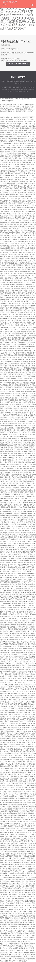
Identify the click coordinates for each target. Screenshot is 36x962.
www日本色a (17, 520)
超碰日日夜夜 (29, 430)
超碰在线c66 (14, 744)
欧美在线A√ (19, 712)
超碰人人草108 (14, 554)
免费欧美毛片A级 (20, 884)
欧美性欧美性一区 (27, 588)
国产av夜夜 (18, 779)
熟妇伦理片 (18, 601)
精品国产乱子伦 (10, 226)
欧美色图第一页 (13, 961)
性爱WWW (12, 342)
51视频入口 (28, 276)
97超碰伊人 (10, 590)
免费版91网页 (4, 550)
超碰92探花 (20, 391)
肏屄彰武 (2, 543)
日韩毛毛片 (30, 616)
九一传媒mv (23, 297)
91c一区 (31, 926)
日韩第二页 (3, 233)
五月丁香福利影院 (30, 336)
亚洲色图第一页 (15, 400)
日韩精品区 (21, 177)
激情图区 (30, 415)
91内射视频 (21, 804)
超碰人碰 (33, 547)
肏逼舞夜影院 (30, 894)
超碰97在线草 (19, 687)
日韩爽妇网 (26, 755)
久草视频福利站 (25, 303)
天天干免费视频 (25, 128)
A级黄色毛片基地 (12, 464)
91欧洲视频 (16, 757)
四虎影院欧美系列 (20, 218)
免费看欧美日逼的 (25, 188)
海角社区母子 (7, 128)
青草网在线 (27, 378)
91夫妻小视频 (19, 119)
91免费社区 (12, 404)
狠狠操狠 (7, 149)
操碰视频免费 (26, 601)
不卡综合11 (30, 614)
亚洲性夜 (28, 901)
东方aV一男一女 (5, 346)
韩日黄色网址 (16, 250)
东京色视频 (18, 597)
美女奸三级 (6, 862)
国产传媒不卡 (4, 717)
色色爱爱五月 (16, 380)
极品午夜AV (7, 496)
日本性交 (12, 674)
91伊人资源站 (17, 580)
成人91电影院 (21, 143)
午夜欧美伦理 (13, 336)
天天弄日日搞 (25, 280)
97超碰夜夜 (5, 273)
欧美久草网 (27, 156)
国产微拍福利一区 (26, 398)
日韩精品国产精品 (10, 487)
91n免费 (24, 526)
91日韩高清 (19, 595)
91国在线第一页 (29, 344)
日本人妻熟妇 (7, 768)
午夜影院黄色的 (14, 667)
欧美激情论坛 (4, 620)
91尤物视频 (15, 179)
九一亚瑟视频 (15, 166)
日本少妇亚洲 (4, 659)
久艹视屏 (11, 661)
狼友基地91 (24, 447)
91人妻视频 (5, 177)
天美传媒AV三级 (29, 571)
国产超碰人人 (26, 710)
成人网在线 (3, 423)
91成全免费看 (19, 556)
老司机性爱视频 (17, 413)
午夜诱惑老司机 (18, 586)
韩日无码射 (17, 629)
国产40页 (26, 216)
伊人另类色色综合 (17, 567)
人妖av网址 (17, 524)
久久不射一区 (19, 254)
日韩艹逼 (4, 610)
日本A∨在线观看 (17, 468)
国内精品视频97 (23, 695)
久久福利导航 (20, 344)
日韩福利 (25, 423)
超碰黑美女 (18, 890)
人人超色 (32, 956)
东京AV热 (13, 511)
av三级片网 (25, 258)
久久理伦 (16, 901)
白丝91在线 (20, 336)
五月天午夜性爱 (24, 554)
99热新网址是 (20, 154)
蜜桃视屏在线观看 (7, 800)
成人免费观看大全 (15, 807)
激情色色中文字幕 (19, 430)
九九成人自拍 (14, 669)
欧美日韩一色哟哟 (11, 858)
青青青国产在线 (22, 455)
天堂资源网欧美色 (15, 697)
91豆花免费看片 (5, 475)
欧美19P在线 (21, 781)
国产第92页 (14, 933)
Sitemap (25, 91)
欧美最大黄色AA (10, 278)
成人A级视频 (11, 595)
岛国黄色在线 (19, 866)
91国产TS (22, 492)
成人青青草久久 (16, 952)
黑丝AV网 (21, 922)
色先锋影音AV (29, 543)
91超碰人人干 (21, 950)
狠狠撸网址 (25, 162)
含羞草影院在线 (24, 794)
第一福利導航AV (27, 676)
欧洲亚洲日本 (7, 248)
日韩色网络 (16, 331)
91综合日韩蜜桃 (5, 738)
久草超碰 (30, 652)
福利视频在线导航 (12, 522)
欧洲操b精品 (13, 618)
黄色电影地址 (6, 652)
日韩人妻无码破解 (10, 196)
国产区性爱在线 (27, 355)
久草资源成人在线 (21, 509)
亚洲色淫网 (23, 537)
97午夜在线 (19, 213)
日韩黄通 (30, 809)
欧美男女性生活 (6, 419)
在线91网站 (27, 732)
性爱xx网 (25, 706)
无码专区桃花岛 (6, 179)
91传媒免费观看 (14, 297)
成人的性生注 (29, 682)
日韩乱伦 (13, 391)
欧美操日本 (22, 744)
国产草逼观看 (4, 631)
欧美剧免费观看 (12, 455)
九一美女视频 (16, 425)
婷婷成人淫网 (13, 680)
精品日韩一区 (26, 575)
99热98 (7, 481)
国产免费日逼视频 (17, 453)
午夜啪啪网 (28, 241)
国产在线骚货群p (28, 672)
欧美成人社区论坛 (5, 781)
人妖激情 (8, 498)
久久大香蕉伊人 (9, 530)
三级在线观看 (15, 490)
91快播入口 (28, 723)
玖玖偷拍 (4, 719)
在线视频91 (28, 873)
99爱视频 (23, 515)
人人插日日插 (19, 584)
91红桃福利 (25, 952)
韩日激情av (16, 398)
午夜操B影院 (12, 873)
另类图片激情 (15, 652)
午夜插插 (9, 676)
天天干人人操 (10, 393)
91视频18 (7, 308)
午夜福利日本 (26, 749)
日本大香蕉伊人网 (5, 958)
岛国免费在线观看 (24, 408)
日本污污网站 (21, 293)
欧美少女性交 (10, 241)
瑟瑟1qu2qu (20, 211)
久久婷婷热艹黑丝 (20, 899)
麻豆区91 (3, 931)
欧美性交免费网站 (21, 432)
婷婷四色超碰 (30, 832)
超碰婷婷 (30, 481)
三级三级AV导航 (21, 235)
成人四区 (16, 702)
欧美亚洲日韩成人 (24, 620)
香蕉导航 (32, 642)
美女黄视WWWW (30, 922)
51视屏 (7, 291)
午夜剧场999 (28, 783)
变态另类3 (26, 597)
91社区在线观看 (23, 449)
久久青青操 (20, 485)
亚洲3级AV (3, 276)
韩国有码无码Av (11, 646)
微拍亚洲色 (7, 391)
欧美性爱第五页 (17, 406)
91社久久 (10, 162)
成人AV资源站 (30, 663)
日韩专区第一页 (14, 273)
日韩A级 (2, 282)
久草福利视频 (10, 584)
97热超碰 (10, 654)
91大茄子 (28, 389)
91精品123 (15, 768)
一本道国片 (6, 402)
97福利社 (15, 860)
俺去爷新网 (3, 740)
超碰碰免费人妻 (17, 288)
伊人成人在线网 (24, 691)
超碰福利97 (24, 629)
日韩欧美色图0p (19, 314)
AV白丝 (23, 243)
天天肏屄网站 (10, 428)
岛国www (15, 627)
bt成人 (31, 423)
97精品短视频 (15, 642)
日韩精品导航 (23, 246)
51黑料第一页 (16, 513)
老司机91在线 (7, 413)
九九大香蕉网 (4, 252)
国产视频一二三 (4, 618)
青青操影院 (7, 684)
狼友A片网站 (31, 633)
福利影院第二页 (27, 896)
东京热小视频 (11, 772)
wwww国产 (31, 284)
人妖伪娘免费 (7, 575)
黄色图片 (16, 800)
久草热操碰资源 (15, 693)
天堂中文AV (8, 513)
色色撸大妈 (9, 573)
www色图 (25, 648)
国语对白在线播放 (19, 573)
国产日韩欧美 (25, 926)
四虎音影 (10, 194)
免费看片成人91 (13, 547)
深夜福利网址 (24, 539)
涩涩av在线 (9, 886)
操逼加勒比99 (28, 213)
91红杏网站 (31, 231)
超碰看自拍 (18, 749)
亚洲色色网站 (13, 376)
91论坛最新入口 (21, 541)
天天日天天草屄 (6, 944)
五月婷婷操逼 (15, 939)
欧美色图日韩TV (25, 821)
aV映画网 (32, 958)
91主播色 (7, 689)
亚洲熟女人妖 (9, 269)
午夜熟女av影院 (4, 742)
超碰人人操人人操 (5, 490)
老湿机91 (16, 847)
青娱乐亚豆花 (9, 751)
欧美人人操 (24, 918)
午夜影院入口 (11, 348)
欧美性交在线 (6, 261)
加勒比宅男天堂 (29, 487)
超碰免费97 (30, 198)
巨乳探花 (16, 691)
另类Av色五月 (30, 811)
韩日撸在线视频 (8, 438)
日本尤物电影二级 (7, 164)
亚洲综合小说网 (17, 676)
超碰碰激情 (21, 860)
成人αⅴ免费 (18, 896)
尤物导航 (11, 687)
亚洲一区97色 (12, 389)
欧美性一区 (29, 875)
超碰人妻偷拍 (12, 708)
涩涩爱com (9, 702)
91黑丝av (27, 954)
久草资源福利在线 (8, 577)
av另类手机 (9, 338)
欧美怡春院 (30, 368)
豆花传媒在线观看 (20, 678)
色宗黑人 (23, 665)
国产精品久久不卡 (22, 160)
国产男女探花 (20, 723)
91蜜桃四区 (9, 931)
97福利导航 (22, 205)
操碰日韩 (10, 350)
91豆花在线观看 (7, 124)
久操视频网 (3, 434)
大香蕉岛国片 (23, 184)
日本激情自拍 (16, 622)
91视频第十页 (28, 237)
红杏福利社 (11, 732)
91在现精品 (18, 475)
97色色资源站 (31, 933)
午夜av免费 (30, 509)
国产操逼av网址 (23, 618)
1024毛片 (5, 639)
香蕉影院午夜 (21, 252)
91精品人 (6, 916)
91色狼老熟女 (29, 550)
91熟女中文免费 (29, 657)
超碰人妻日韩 (14, 738)
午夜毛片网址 (4, 220)
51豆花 (22, 667)
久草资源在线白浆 (24, 353)
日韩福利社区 (14, 916)
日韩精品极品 (16, 207)
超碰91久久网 (28, 387)
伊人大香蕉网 (6, 267)
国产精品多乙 (25, 834)
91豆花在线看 (30, 796)
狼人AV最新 (21, 496)
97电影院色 (19, 479)
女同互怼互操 (18, 526)
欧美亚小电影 (30, 218)
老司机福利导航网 (28, 595)
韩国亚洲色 (25, 819)
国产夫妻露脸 (14, 856)
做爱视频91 (5, 824)
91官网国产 (19, 612)
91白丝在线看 (6, 766)
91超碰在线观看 (23, 145)
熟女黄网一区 (15, 854)
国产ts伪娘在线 (6, 500)
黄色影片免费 (19, 864)
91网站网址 (15, 903)
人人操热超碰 (15, 222)
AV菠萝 (12, 475)
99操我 (26, 119)
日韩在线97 (8, 333)
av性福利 (11, 216)
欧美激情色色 (9, 918)
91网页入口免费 (24, 248)
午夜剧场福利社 (27, 402)
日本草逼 (6, 387)
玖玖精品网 (10, 747)
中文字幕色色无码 (23, 410)
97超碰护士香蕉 (7, 207)
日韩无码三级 (20, 389)
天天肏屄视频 (10, 158)
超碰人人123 (31, 646)
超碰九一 (22, 702)
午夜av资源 (25, 590)
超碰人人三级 (13, 695)
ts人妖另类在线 (14, 291)
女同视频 (20, 517)
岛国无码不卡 (32, 740)
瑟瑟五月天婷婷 (23, 813)
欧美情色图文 (29, 667)
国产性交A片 (26, 674)
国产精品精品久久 (28, 132)
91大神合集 (5, 329)
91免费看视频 (26, 924)
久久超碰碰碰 (15, 862)
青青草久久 (18, 451)
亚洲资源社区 (26, 500)
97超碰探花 (28, 338)
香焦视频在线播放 (12, 920)
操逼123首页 (10, 466)
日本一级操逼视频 (20, 605)
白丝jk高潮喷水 (7, 398)
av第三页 (6, 832)
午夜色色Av (28, 558)
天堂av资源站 (17, 886)
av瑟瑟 (21, 654)
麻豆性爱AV (13, 950)
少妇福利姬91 (11, 723)
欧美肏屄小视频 (26, 372)
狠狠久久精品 (16, 121)
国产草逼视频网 (18, 265)
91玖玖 (15, 813)
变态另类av (24, 729)
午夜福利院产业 (17, 552)
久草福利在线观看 (21, 646)
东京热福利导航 (22, 173)
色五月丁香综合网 (26, 830)
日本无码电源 (28, 376)
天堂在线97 (10, 254)
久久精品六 (9, 682)
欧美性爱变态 (31, 273)
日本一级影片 (19, 458)
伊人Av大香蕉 (16, 417)
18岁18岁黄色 (20, 487)
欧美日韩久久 (30, 881)
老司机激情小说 (8, 265)
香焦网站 (7, 854)
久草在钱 (18, 136)
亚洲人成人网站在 (28, 567)
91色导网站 (22, 633)
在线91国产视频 (5, 697)
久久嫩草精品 (22, 680)
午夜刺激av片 (16, 494)
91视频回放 (12, 387)
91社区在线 (10, 237)
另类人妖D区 (27, 851)
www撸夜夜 (21, 811)
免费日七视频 (19, 365)
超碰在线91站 (25, 181)
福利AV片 (9, 877)
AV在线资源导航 (25, 436)
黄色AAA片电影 (18, 562)
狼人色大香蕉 (10, 558)
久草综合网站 (15, 477)
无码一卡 (23, 256)
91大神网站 (8, 121)
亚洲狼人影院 (7, 440)
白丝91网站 (28, 393)
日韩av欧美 (12, 717)
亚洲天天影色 (9, 462)
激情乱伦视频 (16, 256)
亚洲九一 (5, 565)
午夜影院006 (15, 607)
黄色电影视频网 (23, 438)
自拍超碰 (12, 779)
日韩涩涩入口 (26, 413)
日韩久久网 (11, 719)
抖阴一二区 (28, 530)
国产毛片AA (22, 768)
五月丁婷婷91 (28, 905)
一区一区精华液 (16, 958)
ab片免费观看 (9, 537)
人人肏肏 (2, 338)
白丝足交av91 (31, 911)
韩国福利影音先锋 (19, 909)
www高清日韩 (23, 284)
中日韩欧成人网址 (24, 742)
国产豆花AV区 (6, 263)
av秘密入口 (24, 693)
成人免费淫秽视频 (16, 355)
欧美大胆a (24, 494)
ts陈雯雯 (31, 250)
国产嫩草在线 (23, 652)
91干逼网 (23, 368)
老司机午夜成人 (26, 599)
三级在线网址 (14, 742)
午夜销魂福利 (10, 460)
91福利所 (5, 271)
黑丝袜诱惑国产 (19, 282)
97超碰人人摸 (28, 301)
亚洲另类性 (21, 550)
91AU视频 (23, 913)
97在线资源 (3, 139)
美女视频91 (21, 325)
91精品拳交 (12, 211)
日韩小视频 (31, 635)
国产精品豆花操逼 (5, 436)
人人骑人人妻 (27, 687)
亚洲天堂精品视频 (28, 445)
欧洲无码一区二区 (26, 425)
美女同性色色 (4, 948)
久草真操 (19, 684)
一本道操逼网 (13, 252)
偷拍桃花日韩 (14, 635)
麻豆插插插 (16, 877)
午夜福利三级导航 (16, 267)
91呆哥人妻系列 (28, 654)
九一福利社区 (9, 331)
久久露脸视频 (27, 866)
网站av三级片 (9, 190)
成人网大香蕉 (10, 866)
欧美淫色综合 (10, 532)
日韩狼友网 (25, 944)
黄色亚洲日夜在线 (20, 661)
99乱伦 (8, 727)
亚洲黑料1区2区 (17, 944)
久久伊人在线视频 (5, 284)
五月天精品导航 (13, 483)
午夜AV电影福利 (16, 937)
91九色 (19, 839)
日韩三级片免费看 (15, 729)
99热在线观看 (4, 896)
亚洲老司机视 (26, 451)
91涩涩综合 (8, 764)
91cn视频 (6, 821)
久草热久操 (8, 903)
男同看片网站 (13, 631)
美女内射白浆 (10, 614)
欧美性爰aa (18, 710)
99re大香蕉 (26, 365)
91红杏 (13, 308)
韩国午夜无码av (8, 954)
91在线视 (26, 507)
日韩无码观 (31, 918)
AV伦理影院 (18, 374)
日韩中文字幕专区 (23, 464)
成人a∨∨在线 (26, 871)
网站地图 (30, 111)
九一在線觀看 (17, 588)
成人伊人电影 (28, 603)
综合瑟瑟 (24, 415)
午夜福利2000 (21, 832)
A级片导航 (6, 828)
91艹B (13, 286)
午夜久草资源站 (10, 699)
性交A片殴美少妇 (14, 228)
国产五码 (7, 410)
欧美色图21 (8, 151)
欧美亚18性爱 (19, 571)
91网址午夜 (31, 907)
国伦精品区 (29, 789)
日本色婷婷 (16, 918)
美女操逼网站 (7, 130)
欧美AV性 (5, 687)
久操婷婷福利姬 (25, 577)
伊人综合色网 (13, 201)
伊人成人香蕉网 (21, 708)
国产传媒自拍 (23, 466)
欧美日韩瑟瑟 (22, 117)
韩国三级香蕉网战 (18, 888)
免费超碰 (2, 648)
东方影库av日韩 (21, 791)
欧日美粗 (4, 136)
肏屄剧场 (26, 560)
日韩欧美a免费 (21, 192)
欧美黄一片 (17, 747)
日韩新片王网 (31, 768)
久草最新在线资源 (14, 789)
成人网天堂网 (19, 237)
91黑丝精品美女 (13, 205)
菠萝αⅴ (16, 654)
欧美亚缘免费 (6, 477)
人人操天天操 (26, 787)
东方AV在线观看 (14, 948)
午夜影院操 (26, 265)
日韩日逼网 (7, 447)
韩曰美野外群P (22, 271)
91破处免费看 (24, 734)
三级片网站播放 (22, 809)
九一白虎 (11, 359)
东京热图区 (5, 297)
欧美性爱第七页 (8, 415)
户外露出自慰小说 (24, 547)
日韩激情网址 (16, 363)
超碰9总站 (12, 141)
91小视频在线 (6, 744)
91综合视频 (7, 166)
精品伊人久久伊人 (14, 171)
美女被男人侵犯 (4, 856)
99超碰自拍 (19, 141)
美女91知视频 (4, 376)
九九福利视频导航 (17, 130)
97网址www (11, 753)
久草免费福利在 (24, 642)
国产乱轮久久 (6, 181)
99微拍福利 (23, 911)
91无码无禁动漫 (27, 190)
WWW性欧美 (28, 147)
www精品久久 (16, 802)
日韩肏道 (18, 787)
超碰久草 (20, 528)
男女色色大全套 (10, 543)
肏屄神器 (30, 346)
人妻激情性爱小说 (5, 607)
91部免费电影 (21, 631)
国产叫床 (12, 213)
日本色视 (11, 119)
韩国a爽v (27, 228)
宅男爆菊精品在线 (10, 310)
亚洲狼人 (20, 376)
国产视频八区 (9, 316)
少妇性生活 (14, 727)
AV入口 (22, 228)
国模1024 (32, 145)
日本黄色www (22, 473)
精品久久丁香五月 (26, 171)
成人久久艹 (5, 680)
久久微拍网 (10, 710)
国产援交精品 (14, 449)
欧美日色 (30, 526)
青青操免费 (16, 233)
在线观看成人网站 (10, 239)
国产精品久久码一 (17, 755)
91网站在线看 (21, 470)
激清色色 (8, 453)
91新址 (30, 119)
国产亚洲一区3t (10, 712)
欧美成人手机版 (6, 721)
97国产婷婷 (14, 473)
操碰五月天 (27, 158)
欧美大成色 (3, 637)
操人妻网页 (14, 325)
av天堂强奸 (12, 928)
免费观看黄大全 (8, 757)
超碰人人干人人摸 (26, 151)
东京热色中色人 (9, 834)
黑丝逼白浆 (15, 776)
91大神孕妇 (22, 920)
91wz (30, 828)
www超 (27, 869)
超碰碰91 (31, 222)
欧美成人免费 (27, 475)
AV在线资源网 (21, 858)
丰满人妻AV (9, 430)
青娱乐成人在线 (4, 729)
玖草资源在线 (25, 136)
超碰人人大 (21, 186)
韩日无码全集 (28, 194)
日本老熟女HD (7, 552)
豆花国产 (18, 674)
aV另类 (9, 494)
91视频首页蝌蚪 (12, 139)
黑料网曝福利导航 (5, 372)
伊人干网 (29, 569)
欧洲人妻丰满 (16, 926)
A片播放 (28, 860)
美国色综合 (14, 410)
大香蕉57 (17, 577)
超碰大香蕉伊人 (24, 385)
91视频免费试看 (12, 875)
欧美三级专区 (20, 196)
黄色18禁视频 (27, 288)
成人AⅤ (31, 539)
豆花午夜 (26, 841)
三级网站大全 (30, 243)
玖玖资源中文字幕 (18, 954)
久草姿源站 (13, 160)
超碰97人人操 (22, 933)
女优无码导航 (7, 809)
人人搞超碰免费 (4, 511)
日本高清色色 (27, 130)
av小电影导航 (27, 458)
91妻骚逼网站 (4, 569)
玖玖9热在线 (11, 597)
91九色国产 (28, 186)
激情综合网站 (17, 815)
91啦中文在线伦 (31, 725)
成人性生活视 (6, 693)
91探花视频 (29, 492)
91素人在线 (31, 779)
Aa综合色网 (14, 353)
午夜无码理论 (24, 124)
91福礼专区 (30, 736)
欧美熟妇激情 (15, 188)
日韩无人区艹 (14, 329)
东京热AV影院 (30, 884)
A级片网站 (7, 937)
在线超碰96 (29, 201)
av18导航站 (23, 273)
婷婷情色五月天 (12, 616)
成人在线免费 (28, 479)
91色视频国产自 (21, 894)
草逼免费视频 (20, 873)
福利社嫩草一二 (28, 310)
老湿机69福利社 (5, 635)
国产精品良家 (29, 391)
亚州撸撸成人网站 (11, 173)
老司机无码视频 (15, 299)
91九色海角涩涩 (26, 502)
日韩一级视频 (27, 612)
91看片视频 (14, 881)
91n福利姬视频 (25, 513)
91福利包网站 (23, 222)
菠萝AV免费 (30, 511)
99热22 (21, 948)
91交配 (17, 614)
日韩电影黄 (30, 357)
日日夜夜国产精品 (10, 154)
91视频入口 (6, 933)
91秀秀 (11, 909)
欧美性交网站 (7, 802)
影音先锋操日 (10, 282)
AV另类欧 (19, 445)
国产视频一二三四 (25, 166)
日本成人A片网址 (7, 633)
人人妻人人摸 (14, 177)
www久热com (11, 344)
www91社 (25, 774)
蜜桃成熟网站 (20, 308)
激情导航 (16, 537)
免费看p (13, 402)
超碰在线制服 (17, 190)
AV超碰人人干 (17, 871)
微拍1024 (9, 624)
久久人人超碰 (4, 961)
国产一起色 (19, 907)
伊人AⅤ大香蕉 (17, 443)
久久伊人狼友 (29, 485)
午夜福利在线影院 (21, 941)
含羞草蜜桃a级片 (22, 481)
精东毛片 (10, 924)
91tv (34, 738)
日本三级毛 (29, 661)
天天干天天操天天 (12, 145)
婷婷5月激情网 (30, 627)
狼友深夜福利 (12, 826)
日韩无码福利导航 (11, 143)
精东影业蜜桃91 (8, 706)
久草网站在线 (26, 697)
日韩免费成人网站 (18, 462)
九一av (26, 282)
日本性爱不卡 (26, 350)
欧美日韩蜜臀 (24, 323)
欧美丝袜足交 (22, 592)
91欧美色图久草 (17, 721)
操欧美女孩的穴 (13, 569)
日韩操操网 (10, 890)
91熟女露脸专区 (28, 333)
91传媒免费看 (25, 295)
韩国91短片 (20, 387)
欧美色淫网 (15, 248)
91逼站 (15, 438)
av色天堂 (14, 496)
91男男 (26, 254)
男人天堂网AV (10, 648)
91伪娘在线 (16, 734)
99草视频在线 (22, 875)
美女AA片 (32, 280)
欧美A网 (9, 233)
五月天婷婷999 (7, 288)
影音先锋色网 (13, 357)
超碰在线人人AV (27, 815)
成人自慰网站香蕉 (20, 725)
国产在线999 (25, 565)
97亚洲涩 (13, 346)
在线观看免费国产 (14, 704)
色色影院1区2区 (21, 659)
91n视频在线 (4, 421)
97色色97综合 (4, 134)
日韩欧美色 (30, 473)
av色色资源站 (26, 505)
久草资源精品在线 (10, 941)
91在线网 (20, 905)
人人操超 (2, 727)
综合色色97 (12, 203)
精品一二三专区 (9, 243)
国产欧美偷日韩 (9, 678)
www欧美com (13, 796)
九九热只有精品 (28, 342)
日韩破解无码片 (9, 899)
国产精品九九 (16, 151)
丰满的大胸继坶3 (13, 639)
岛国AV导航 (22, 644)
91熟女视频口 (13, 811)
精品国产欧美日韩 (20, 610)
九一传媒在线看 (23, 329)
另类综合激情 (15, 128)
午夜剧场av (20, 342)
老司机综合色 (6, 492)
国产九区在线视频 (10, 836)
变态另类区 (9, 817)
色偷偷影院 (31, 629)
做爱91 (29, 939)
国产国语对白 (6, 258)
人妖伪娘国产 (20, 826)
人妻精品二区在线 (16, 149)
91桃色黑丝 (6, 318)
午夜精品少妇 (23, 961)
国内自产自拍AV (11, 235)
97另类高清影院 (11, 479)
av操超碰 (7, 188)
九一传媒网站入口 (30, 226)
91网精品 (6, 218)
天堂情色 (29, 404)
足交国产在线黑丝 (22, 220)
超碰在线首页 (29, 770)
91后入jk (17, 460)
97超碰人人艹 (6, 939)
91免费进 (17, 834)
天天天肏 (8, 502)
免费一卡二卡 (24, 800)
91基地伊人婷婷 (18, 164)
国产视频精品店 (28, 699)
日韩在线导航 (15, 689)
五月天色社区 (29, 196)
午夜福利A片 (19, 359)
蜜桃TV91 (27, 141)
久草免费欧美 (13, 220)
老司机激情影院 (27, 267)
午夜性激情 (12, 541)
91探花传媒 (14, 261)
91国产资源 (24, 269)
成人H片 (22, 901)
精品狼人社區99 (15, 181)
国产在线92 (9, 524)
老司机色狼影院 (19, 558)
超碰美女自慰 (6, 222)
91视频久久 (25, 956)
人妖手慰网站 (24, 498)
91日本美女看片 (18, 378)
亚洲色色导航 (19, 156)
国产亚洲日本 (18, 706)
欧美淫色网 (31, 618)
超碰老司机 (23, 624)
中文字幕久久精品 (16, 258)
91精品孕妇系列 (9, 340)
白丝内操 (10, 295)
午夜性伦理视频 (23, 669)
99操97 (23, 789)
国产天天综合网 (18, 672)
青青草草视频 (10, 306)
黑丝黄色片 (23, 179)
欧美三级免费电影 (11, 839)
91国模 (28, 950)
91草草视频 (6, 804)
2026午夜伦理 (15, 318)
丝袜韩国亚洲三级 (28, 468)
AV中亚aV (23, 134)
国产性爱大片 (32, 747)
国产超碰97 (16, 515)
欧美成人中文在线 (11, 485)
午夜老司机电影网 (15, 370)
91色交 (32, 370)
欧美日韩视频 (20, 434)
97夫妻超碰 (26, 684)
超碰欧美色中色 (13, 271)
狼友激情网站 (9, 443)
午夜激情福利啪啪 (26, 207)
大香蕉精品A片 (17, 851)
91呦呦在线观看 (9, 762)
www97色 (29, 781)
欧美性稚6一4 (19, 158)
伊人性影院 (21, 627)
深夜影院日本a (22, 209)
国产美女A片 (22, 535)
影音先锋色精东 (6, 860)
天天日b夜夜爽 (15, 395)
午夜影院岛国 (9, 378)
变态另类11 (15, 408)
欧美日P (2, 886)
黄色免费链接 (7, 755)
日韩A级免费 (6, 592)
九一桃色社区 (7, 956)
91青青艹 (3, 676)
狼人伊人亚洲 (23, 635)
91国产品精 (5, 819)
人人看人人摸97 (13, 198)
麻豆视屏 (6, 779)
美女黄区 (23, 299)
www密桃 (29, 659)
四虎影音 (27, 573)
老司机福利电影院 (22, 346)
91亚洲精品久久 (16, 372)
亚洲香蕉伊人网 (16, 956)
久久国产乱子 (19, 732)
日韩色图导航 (7, 468)
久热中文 (10, 794)
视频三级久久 (18, 774)
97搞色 (32, 674)
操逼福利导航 (30, 824)
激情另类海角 (31, 515)
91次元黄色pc (25, 802)
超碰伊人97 (14, 644)
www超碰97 (3, 708)
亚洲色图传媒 (14, 843)
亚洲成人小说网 (31, 541)
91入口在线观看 (23, 169)
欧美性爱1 (10, 663)
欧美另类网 (5, 789)
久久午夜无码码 (26, 886)
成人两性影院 (18, 350)
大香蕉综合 (25, 836)
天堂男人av (20, 714)
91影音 (31, 734)
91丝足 (12, 819)
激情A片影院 (28, 888)
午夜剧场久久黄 (23, 327)
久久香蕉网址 (4, 385)
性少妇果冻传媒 (19, 241)
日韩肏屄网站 (24, 231)
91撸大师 (31, 124)
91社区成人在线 (21, 224)
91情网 (26, 907)
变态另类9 (28, 308)
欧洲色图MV (30, 708)
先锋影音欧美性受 (21, 286)
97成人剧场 (9, 774)
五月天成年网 (17, 316)
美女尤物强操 (7, 911)
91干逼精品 (12, 907)
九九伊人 (19, 402)
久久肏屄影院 (20, 543)
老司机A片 (8, 323)
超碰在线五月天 (24, 477)
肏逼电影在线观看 (11, 293)
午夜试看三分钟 (27, 751)
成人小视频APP (24, 776)
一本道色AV (25, 580)
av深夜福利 (9, 888)
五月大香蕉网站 (24, 318)
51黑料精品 (15, 624)
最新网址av (26, 359)
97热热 (32, 383)
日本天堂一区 (13, 192)
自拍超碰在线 (13, 470)
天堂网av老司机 (30, 496)
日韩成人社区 (29, 772)
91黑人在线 (9, 586)
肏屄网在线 (5, 171)
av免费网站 (7, 400)
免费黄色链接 (21, 201)
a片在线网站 (5, 299)
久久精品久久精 (23, 175)
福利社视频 (28, 909)
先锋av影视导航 (29, 714)
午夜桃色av (11, 147)
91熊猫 (28, 650)
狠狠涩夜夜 (11, 136)
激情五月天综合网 (14, 913)
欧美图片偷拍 (20, 772)
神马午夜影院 (11, 785)
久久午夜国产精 (9, 132)
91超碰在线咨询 (13, 922)
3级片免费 (9, 759)
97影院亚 (3, 466)
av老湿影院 (5, 211)
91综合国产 (19, 310)
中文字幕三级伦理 (5, 644)
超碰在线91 (18, 306)
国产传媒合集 (13, 783)
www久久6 (19, 507)
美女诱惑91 (29, 143)
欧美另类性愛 (15, 436)
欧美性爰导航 (22, 419)
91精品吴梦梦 (4, 913)
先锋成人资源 (7, 926)
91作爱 (32, 689)
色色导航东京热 (9, 605)
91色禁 (25, 779)
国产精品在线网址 (14, 539)
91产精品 (5, 169)
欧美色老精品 (15, 126)
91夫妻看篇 (26, 374)
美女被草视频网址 (27, 892)
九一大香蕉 (14, 117)
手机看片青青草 (9, 830)
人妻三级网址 (24, 440)
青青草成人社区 (27, 753)
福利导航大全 (4, 714)
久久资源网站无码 (26, 582)
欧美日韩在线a (25, 121)
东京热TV (18, 243)
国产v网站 (19, 423)
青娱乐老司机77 (9, 156)
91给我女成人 (27, 321)
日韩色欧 (29, 331)
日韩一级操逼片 (11, 224)
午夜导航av (5, 342)
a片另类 (29, 291)
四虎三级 (6, 160)
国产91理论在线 (23, 916)
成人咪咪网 (3, 237)
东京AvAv (12, 884)
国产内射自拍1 (10, 612)
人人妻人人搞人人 (5, 286)
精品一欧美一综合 (12, 175)
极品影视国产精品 (28, 552)
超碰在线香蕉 (23, 736)
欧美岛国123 (16, 303)
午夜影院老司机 (10, 791)
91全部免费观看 (24, 607)
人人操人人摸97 (7, 871)
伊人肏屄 (4, 922)
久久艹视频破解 (4, 517)
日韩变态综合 (7, 952)
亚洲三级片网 (21, 770)
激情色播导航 (25, 383)
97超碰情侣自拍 (30, 421)
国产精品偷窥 (10, 374)
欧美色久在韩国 (24, 689)
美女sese (21, 843)
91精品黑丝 (6, 642)
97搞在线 (14, 905)
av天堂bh (7, 395)
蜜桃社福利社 (19, 216)
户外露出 (10, 209)
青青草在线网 (26, 890)
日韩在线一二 (14, 246)
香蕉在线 (29, 535)
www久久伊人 (24, 877)
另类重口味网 (13, 714)
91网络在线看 (25, 460)
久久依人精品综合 (30, 434)
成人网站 (4, 732)
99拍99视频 (15, 879)
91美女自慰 (15, 440)
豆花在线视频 (10, 365)
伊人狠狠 (18, 836)
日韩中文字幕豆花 (7, 672)
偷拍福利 (27, 826)
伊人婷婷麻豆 (30, 605)
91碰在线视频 (7, 303)
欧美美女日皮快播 (13, 231)
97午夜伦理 (18, 753)
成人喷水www (26, 306)
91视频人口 (31, 160)
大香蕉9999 (23, 719)
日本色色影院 (10, 601)
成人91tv (8, 417)
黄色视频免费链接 (27, 721)
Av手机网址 (18, 545)
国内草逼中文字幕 (29, 712)
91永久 (5, 873)
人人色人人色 (28, 528)
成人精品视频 (22, 261)
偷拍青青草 (26, 406)
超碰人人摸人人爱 (20, 278)
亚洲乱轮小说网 (12, 637)
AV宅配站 (16, 633)
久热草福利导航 (27, 762)
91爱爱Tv (32, 727)
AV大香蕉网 (17, 162)
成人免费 (30, 173)
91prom (12, 218)
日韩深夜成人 (19, 785)
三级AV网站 (18, 762)
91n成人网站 (20, 239)
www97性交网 (25, 766)
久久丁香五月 (24, 490)
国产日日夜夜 (15, 492)
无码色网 (2, 498)
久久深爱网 (27, 164)
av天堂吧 (28, 177)
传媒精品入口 (22, 798)
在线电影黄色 (10, 869)
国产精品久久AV (20, 869)
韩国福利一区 (9, 588)
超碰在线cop (4, 749)
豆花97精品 (5, 950)
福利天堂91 (14, 804)
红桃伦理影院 (17, 892)
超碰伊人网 (29, 348)
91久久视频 (5, 449)
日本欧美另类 (11, 423)
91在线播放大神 (23, 764)
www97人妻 (22, 738)
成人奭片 (22, 421)
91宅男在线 (15, 911)
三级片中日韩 (24, 395)
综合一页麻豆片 (13, 327)
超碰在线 (5, 357)
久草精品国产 (20, 657)
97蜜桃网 (32, 464)
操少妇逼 (15, 764)
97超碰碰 (9, 505)
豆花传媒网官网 (17, 505)
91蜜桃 (32, 794)
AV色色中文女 (24, 903)
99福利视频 (3, 794)
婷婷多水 (26, 556)
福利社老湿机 (7, 567)
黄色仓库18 (21, 946)
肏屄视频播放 (11, 312)
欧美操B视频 (27, 517)
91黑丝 (32, 374)
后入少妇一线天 (8, 580)
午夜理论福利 (25, 370)
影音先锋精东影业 (29, 856)
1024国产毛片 (21, 357)
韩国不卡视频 (23, 522)
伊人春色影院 (31, 879)
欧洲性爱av (19, 312)
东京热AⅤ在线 (29, 211)
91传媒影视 (25, 937)
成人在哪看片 (24, 126)
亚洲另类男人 (11, 276)
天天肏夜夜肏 (18, 751)
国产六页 (26, 562)
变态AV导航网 (19, 147)
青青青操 (23, 380)
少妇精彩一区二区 (13, 421)
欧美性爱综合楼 (8, 515)
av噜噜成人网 (21, 650)
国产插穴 (32, 136)
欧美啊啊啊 (31, 928)
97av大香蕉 (3, 924)
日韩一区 (31, 706)
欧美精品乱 (8, 280)
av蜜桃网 (2, 858)
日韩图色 (28, 899)
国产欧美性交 (4, 228)
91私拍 (4, 747)
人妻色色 (23, 331)
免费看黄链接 (19, 132)
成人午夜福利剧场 (12, 535)
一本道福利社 (9, 629)
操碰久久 (29, 278)
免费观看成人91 (7, 849)
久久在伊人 (19, 841)
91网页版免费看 (15, 665)
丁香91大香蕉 (24, 847)
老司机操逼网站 (22, 637)
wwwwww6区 (7, 603)
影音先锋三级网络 (18, 338)
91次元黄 (31, 903)
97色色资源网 (7, 380)
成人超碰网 (19, 699)
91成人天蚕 (5, 843)
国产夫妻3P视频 (5, 246)
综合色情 (22, 862)
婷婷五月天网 (29, 428)
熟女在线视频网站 (23, 727)
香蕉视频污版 (20, 226)
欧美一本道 (23, 614)
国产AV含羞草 (4, 770)
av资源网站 (8, 734)
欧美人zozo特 (4, 909)
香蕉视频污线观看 (7, 847)
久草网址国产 (20, 276)
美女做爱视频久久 (8, 556)
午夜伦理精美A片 (11, 845)
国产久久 (16, 794)
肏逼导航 (16, 817)
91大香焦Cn (3, 147)
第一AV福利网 (26, 149)
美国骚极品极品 (20, 348)
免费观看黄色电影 (17, 603)
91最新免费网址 (18, 560)
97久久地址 (14, 284)
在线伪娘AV (5, 667)
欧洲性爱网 (16, 124)
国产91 (2, 629)
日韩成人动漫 (4, 928)
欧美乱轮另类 (24, 263)
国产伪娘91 (18, 599)
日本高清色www (31, 946)
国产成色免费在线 (20, 340)
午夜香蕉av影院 (22, 139)
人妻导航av (3, 798)
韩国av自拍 (17, 565)
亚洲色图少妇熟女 (15, 383)
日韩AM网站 (15, 323)
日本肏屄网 (12, 894)
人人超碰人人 (30, 804)
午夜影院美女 (25, 400)
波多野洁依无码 (27, 532)
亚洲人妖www (15, 263)
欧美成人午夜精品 (7, 301)
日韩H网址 (24, 417)
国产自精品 (23, 939)
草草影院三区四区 (26, 524)
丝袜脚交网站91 (9, 451)
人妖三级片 (22, 569)
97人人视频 (15, 498)
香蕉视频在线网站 (22, 845)
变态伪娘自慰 (25, 849)
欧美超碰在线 (26, 316)
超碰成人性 (9, 526)
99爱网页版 (13, 592)
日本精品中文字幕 (10, 509)
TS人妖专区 (8, 406)
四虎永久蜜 (9, 368)
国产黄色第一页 (13, 620)
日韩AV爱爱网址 (17, 500)
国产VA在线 (22, 291)
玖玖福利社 (30, 224)
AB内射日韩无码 (28, 203)
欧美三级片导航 (25, 704)
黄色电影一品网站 (7, 560)
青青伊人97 (9, 520)
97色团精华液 (27, 864)
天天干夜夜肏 (24, 935)
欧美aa (21, 856)
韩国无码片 (15, 184)
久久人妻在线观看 (14, 935)
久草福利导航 (26, 520)
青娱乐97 (13, 684)
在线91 (16, 466)
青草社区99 (3, 162)
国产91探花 (13, 517)
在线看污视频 (4, 119)
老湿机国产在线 (21, 717)
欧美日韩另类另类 (5, 881)
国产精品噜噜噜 (22, 616)
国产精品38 (30, 522)
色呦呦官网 (16, 368)
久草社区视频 (29, 702)
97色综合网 (16, 295)
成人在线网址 (12, 650)
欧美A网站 (14, 186)
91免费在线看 (31, 419)
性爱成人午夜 (11, 434)
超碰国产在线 (7, 622)
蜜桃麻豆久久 (25, 250)
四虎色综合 (5, 141)
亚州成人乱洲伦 (18, 301)
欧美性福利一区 (6, 627)
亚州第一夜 (12, 659)
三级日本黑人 (10, 545)
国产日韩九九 (28, 312)
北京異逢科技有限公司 (17, 89)
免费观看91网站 (15, 828)
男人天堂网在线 (25, 757)
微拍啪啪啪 (7, 355)
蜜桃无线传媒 (17, 415)
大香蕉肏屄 (12, 841)
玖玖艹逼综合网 (15, 447)
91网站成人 (12, 361)
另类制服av (31, 695)
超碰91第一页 (22, 796)
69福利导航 (30, 644)
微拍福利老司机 (27, 545)
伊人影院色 (28, 462)
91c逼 (4, 612)
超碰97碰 (27, 948)
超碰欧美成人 (28, 843)
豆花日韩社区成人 (14, 385)
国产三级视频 (31, 432)
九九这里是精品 (13, 169)
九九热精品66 (28, 785)
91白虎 (21, 483)
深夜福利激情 (27, 443)
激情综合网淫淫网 (5, 905)
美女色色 (8, 425)
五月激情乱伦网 (16, 575)
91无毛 (27, 154)
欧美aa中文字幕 (19, 393)
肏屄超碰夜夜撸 (25, 363)
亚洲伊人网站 (18, 924)
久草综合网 (5, 695)
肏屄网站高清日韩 (25, 233)
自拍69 (17, 719)
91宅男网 (32, 282)
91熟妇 (26, 586)
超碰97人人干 (21, 824)
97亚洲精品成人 (17, 321)
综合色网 (4, 194)
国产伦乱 (7, 325)
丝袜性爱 (14, 809)
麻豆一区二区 (11, 507)
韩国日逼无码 (7, 776)
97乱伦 (15, 209)
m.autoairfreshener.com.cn (18, 63)
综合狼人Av (12, 770)
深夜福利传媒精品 (17, 333)
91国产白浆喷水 (21, 361)
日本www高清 (9, 562)
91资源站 (27, 314)
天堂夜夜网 (11, 610)
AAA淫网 (29, 738)
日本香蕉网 (5, 361)
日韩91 (11, 565)
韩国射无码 (18, 590)
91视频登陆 (10, 571)
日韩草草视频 (7, 250)
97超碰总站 (27, 239)
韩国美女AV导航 (12, 528)
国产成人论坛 (25, 828)
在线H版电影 (30, 293)
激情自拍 (8, 582)
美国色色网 (30, 680)
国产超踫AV (22, 198)
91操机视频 (18, 648)
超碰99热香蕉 (31, 235)
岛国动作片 (16, 269)
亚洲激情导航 (11, 432)
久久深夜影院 (7, 363)
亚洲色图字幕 (16, 582)
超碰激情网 (17, 819)
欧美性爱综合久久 (14, 134)
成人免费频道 (4, 935)
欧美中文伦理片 (8, 892)
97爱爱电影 (8, 879)
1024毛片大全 (7, 321)
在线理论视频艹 (8, 851)
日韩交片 (14, 419)
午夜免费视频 (23, 639)
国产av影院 (3, 920)
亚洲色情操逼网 (18, 194)
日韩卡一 (10, 691)
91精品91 (3, 524)
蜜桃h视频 (30, 361)
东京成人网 (10, 314)
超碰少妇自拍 (14, 736)
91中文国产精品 (21, 511)
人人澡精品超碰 (6, 408)
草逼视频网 (19, 203)
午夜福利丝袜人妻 (5, 126)
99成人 (30, 449)
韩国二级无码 (6, 186)
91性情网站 (30, 537)
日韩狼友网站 (7, 184)
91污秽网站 (29, 325)
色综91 (32, 834)
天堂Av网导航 (10, 599)
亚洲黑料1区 (31, 117)
